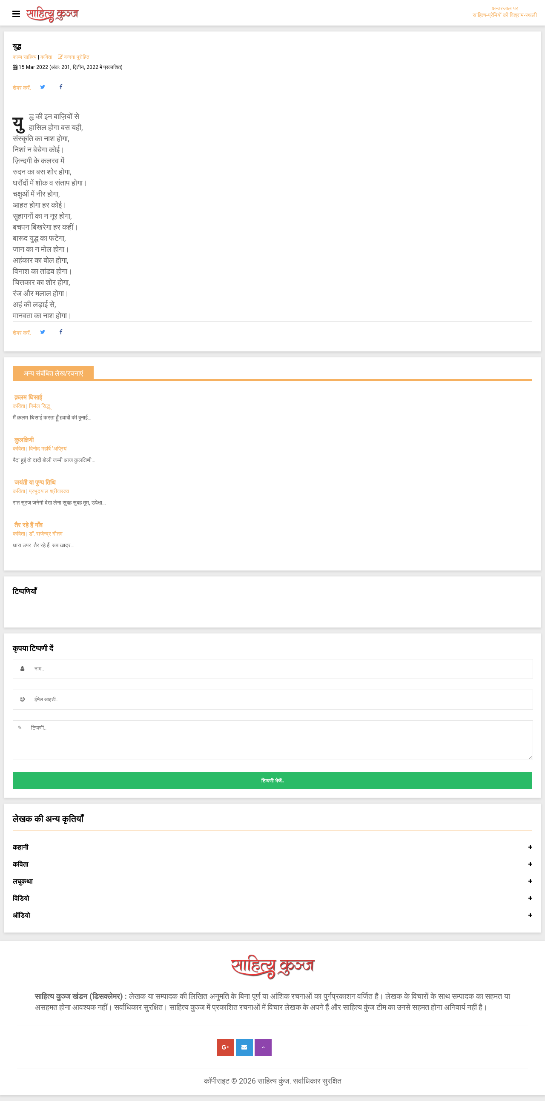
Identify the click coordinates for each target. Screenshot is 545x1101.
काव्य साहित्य (25, 57)
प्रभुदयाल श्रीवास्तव (49, 491)
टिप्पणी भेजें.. (272, 781)
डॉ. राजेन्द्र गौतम (46, 534)
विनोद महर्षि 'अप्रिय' (48, 448)
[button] (42, 87)
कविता (46, 57)
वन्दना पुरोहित (76, 57)
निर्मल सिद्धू (39, 406)
